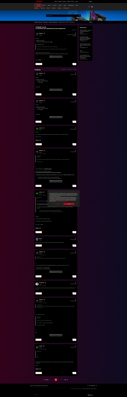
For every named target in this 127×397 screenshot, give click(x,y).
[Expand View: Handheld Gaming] (74, 5)
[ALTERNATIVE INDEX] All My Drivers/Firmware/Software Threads (55, 57)
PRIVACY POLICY (79, 388)
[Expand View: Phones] (78, 5)
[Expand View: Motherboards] (39, 8)
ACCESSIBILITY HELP (44, 385)
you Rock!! (38, 140)
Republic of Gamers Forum (38, 22)
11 (62, 379)
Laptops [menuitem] (65, 5)
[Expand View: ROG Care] (46, 5)
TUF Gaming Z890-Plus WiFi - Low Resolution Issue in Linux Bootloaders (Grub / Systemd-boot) (85, 56)
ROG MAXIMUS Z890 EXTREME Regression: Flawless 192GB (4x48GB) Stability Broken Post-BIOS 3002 (85, 38)
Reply (74, 64)
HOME (35, 385)
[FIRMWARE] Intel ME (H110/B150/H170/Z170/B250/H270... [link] (67, 22)
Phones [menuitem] (77, 5)
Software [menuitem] (49, 5)
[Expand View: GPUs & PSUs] (45, 8)
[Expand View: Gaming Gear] (56, 8)
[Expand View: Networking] (61, 8)
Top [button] (36, 394)
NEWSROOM (39, 385)
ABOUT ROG (32, 385)
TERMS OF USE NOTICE (74, 388)
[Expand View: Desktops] (62, 5)
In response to (43, 153)
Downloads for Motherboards (53, 22)
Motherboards (46, 22)
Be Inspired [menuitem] (38, 5)
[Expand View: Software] (51, 5)
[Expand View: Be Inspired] (41, 5)
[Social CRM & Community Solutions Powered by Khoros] (90, 394)
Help (89, 6)
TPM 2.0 (81, 50)
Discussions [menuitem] (54, 5)
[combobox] (63, 15)
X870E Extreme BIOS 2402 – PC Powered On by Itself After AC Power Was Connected (85, 31)
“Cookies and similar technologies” (61, 201)
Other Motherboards (82, 47)
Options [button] (91, 22)
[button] (37, 64)
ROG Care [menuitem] (44, 5)
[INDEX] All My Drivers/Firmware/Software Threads (56, 116)
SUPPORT (76, 1)
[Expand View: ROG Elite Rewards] (69, 8)
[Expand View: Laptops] (66, 5)
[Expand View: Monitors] (50, 8)
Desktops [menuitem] (60, 5)
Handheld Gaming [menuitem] (70, 5)
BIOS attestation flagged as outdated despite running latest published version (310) (85, 45)
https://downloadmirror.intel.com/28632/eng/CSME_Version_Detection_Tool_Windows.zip (48, 172)
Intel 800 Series (82, 40)
